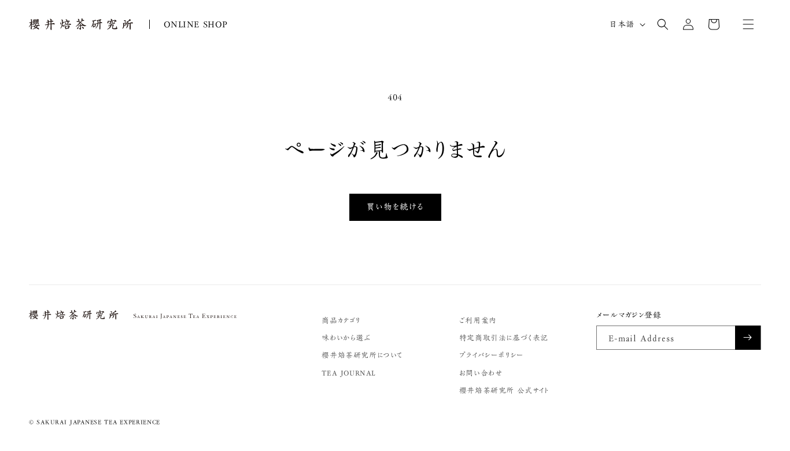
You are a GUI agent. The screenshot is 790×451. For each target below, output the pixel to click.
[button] (662, 24)
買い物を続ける (395, 206)
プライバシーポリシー (491, 355)
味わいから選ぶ (346, 338)
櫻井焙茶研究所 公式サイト (504, 390)
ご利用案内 (478, 320)
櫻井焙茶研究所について (362, 355)
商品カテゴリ (341, 320)
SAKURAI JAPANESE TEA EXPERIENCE (98, 422)
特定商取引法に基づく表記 (503, 338)
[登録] (748, 338)
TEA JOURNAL (349, 373)
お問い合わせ (481, 373)
